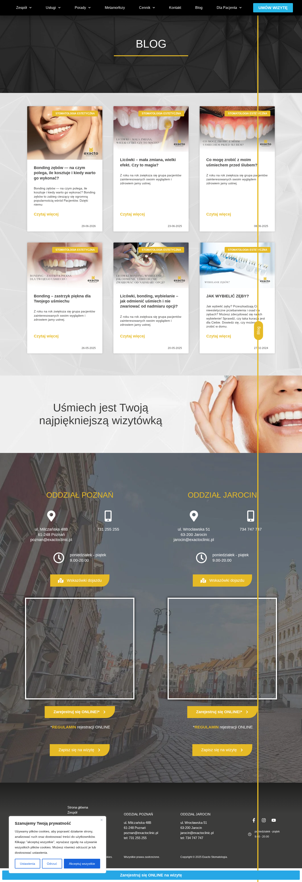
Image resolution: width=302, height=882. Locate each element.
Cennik (144, 8)
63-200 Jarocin (194, 534)
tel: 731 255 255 (135, 838)
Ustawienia (27, 863)
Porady (80, 8)
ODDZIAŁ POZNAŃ (138, 814)
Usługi (51, 8)
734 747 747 (251, 529)
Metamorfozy (115, 8)
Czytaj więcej (46, 214)
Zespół (21, 8)
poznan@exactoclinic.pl (51, 539)
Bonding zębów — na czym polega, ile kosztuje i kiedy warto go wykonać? (65, 173)
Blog (199, 8)
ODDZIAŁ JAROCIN (195, 814)
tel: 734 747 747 (191, 838)
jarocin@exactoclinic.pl (194, 539)
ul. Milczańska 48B (137, 822)
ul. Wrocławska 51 (194, 529)
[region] (57, 844)
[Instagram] (263, 820)
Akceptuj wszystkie (82, 863)
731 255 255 (108, 529)
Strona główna (77, 807)
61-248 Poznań (135, 828)
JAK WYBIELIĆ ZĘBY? (227, 296)
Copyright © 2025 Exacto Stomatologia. (204, 857)
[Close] (101, 819)
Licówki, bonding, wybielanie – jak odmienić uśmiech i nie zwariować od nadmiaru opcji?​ (149, 301)
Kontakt (175, 8)
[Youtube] (273, 820)
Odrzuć (52, 863)
